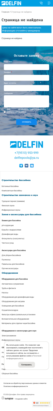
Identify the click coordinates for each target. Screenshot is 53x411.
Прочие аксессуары (10, 268)
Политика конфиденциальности (15, 386)
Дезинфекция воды (10, 234)
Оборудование (10, 273)
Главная (5, 12)
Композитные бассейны (12, 191)
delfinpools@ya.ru (26, 158)
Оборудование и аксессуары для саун (19, 331)
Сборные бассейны (10, 373)
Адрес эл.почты (10, 83)
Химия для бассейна (11, 220)
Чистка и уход (8, 243)
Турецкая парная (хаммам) (13, 201)
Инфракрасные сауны (11, 210)
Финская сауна (8, 206)
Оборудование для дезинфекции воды (18, 297)
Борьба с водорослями (11, 230)
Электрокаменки (9, 336)
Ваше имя (8, 62)
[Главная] (11, 3)
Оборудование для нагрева (13, 301)
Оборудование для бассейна (15, 279)
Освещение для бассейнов (13, 306)
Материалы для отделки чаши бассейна (18, 323)
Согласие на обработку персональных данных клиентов (24, 383)
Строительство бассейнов (16, 180)
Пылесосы (6, 260)
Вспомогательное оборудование (15, 319)
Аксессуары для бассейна (14, 250)
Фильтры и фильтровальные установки (18, 314)
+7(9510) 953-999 (26, 153)
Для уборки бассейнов (11, 255)
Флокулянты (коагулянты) (13, 239)
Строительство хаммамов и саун (20, 195)
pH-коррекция (8, 225)
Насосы (5, 293)
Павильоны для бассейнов (13, 264)
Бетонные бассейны (10, 186)
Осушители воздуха (10, 310)
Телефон (7, 72)
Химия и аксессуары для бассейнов (21, 214)
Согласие (14, 109)
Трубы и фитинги (9, 288)
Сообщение (8, 93)
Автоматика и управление (13, 284)
